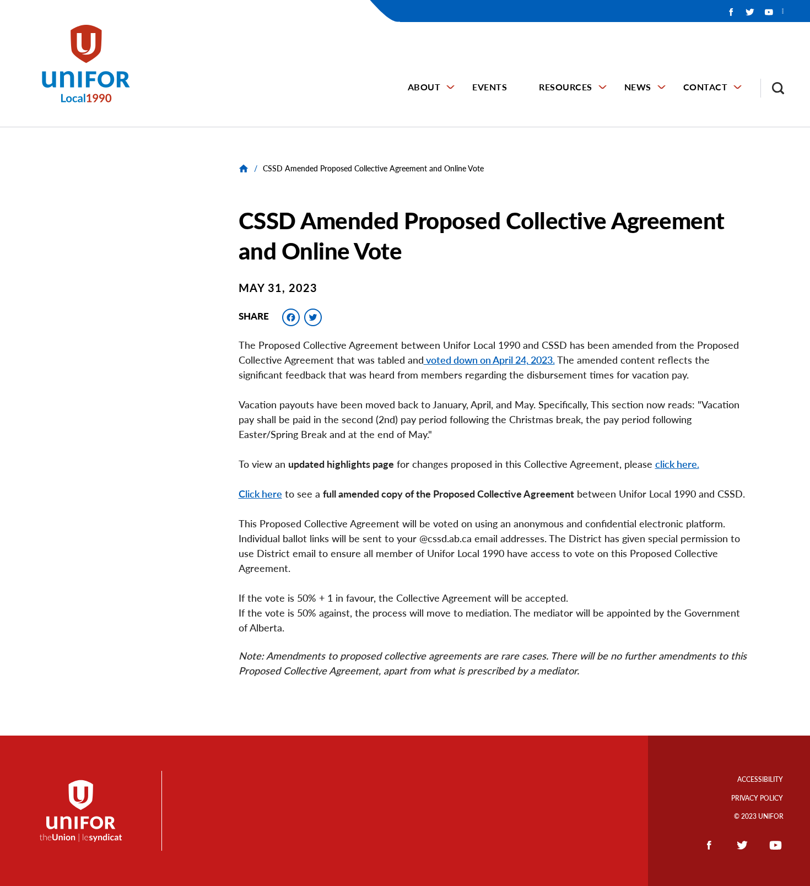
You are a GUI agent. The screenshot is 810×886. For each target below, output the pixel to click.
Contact (705, 87)
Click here (260, 494)
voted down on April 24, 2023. (489, 360)
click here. (677, 464)
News (637, 87)
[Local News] (245, 168)
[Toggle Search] (772, 88)
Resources (565, 87)
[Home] (91, 63)
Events (489, 87)
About (424, 87)
